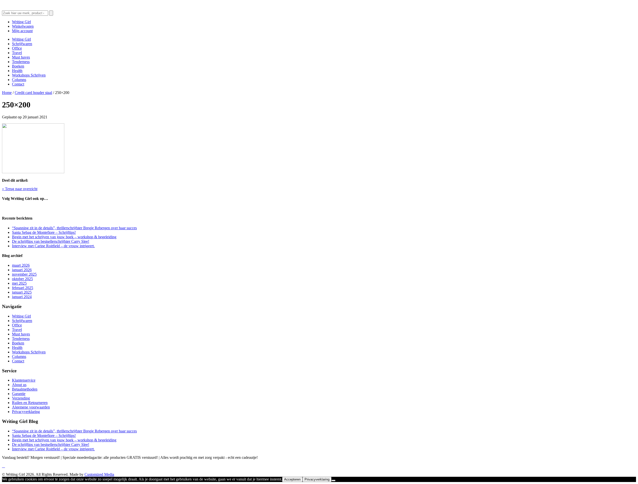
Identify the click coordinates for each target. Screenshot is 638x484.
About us (19, 385)
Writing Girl (21, 22)
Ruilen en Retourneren (30, 403)
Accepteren (292, 479)
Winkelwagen (23, 26)
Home (7, 92)
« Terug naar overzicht (19, 189)
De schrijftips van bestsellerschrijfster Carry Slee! (50, 241)
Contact (18, 84)
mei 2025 (19, 283)
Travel (17, 53)
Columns (19, 80)
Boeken (18, 66)
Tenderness (21, 62)
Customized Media (99, 474)
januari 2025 (22, 292)
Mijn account (22, 31)
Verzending (21, 398)
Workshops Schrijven (29, 75)
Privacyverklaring (26, 411)
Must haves (21, 57)
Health (17, 71)
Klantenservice (23, 380)
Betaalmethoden (24, 389)
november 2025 (24, 274)
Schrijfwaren (22, 44)
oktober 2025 (22, 279)
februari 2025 (22, 288)
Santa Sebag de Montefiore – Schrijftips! (44, 232)
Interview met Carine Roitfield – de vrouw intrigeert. (53, 246)
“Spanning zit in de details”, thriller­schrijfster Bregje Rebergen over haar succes (74, 228)
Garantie (18, 394)
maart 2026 (21, 265)
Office (17, 48)
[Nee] (333, 480)
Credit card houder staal (33, 92)
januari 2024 (22, 297)
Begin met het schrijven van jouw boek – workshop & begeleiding (64, 237)
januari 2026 (22, 270)
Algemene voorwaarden (31, 407)
